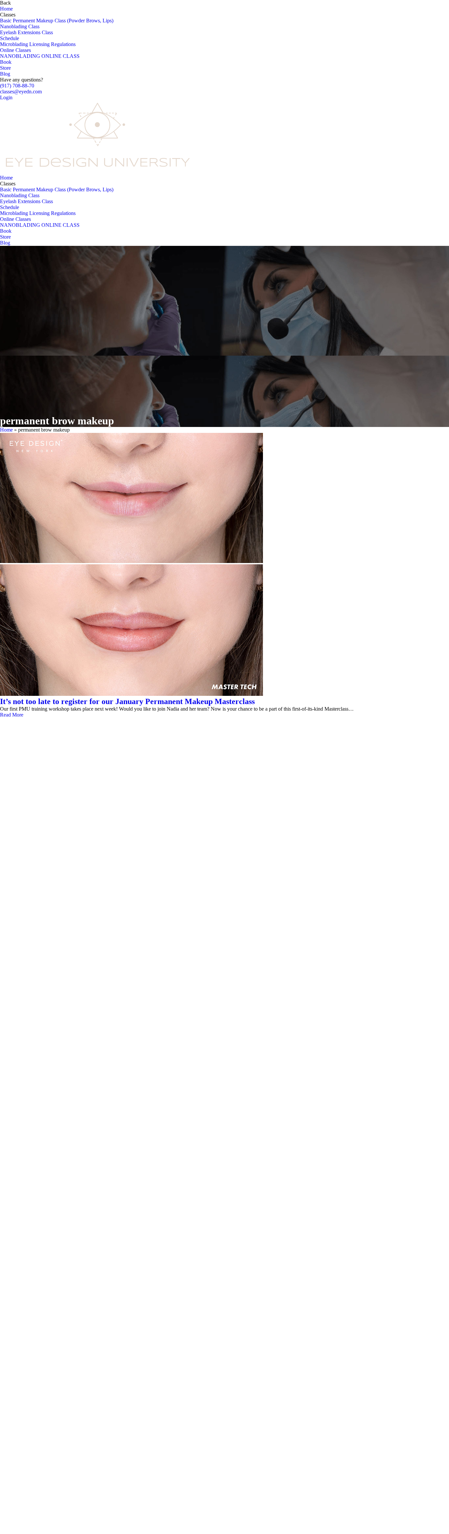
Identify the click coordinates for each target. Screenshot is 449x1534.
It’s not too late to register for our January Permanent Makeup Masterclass (127, 701)
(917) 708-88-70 (17, 85)
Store (5, 68)
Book (6, 62)
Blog (5, 74)
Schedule (9, 38)
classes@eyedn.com (21, 91)
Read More (11, 715)
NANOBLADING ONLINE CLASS (40, 56)
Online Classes (15, 50)
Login (6, 97)
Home (6, 9)
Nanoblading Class (19, 26)
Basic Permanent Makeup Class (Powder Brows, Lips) (56, 20)
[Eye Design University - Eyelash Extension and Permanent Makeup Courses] (98, 172)
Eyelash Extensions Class (26, 32)
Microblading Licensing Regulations (38, 44)
